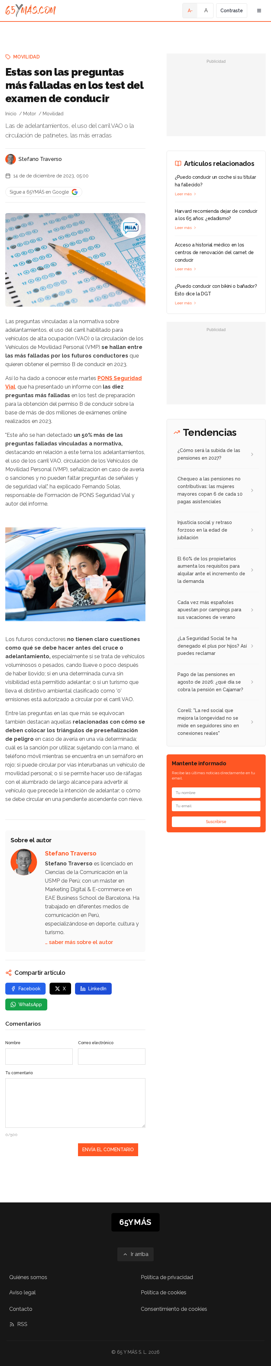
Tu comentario (19, 1073)
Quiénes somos (28, 1277)
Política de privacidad (167, 1277)
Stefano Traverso (40, 159)
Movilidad (26, 56)
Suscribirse (216, 821)
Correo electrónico (95, 1043)
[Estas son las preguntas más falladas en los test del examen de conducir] (130, 227)
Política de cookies (163, 1292)
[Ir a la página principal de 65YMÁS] (30, 10)
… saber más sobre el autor (79, 942)
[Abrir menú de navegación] (259, 10)
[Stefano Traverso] (10, 159)
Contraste (231, 10)
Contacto (20, 1309)
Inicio (11, 113)
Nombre (12, 1043)
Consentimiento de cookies (174, 1309)
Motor (29, 113)
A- (190, 10)
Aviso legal (22, 1292)
